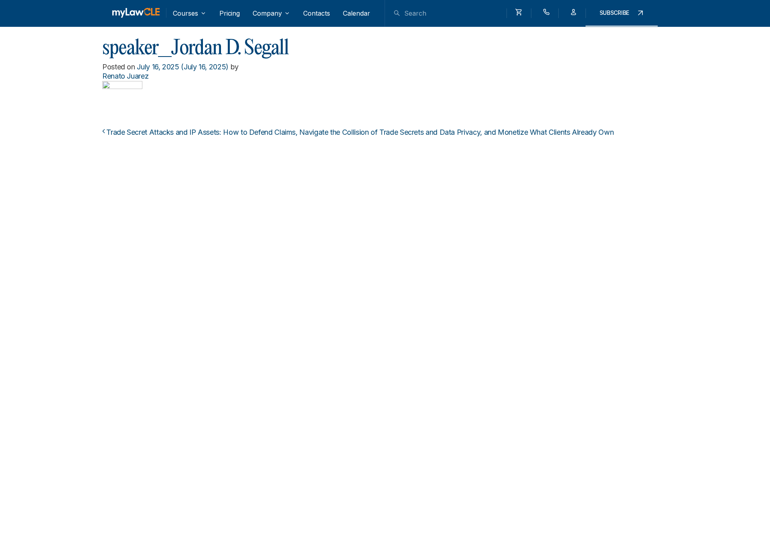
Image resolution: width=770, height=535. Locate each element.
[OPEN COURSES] (203, 13)
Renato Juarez (125, 76)
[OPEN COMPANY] (287, 13)
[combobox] (450, 13)
